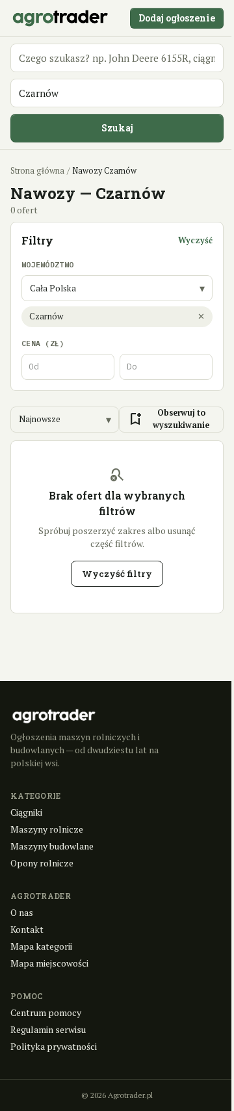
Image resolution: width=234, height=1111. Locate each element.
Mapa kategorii (41, 946)
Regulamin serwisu (48, 1029)
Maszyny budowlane (52, 846)
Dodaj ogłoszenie (176, 18)
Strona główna (37, 170)
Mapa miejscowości (49, 963)
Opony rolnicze (41, 863)
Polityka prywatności (53, 1046)
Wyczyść (195, 240)
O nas (21, 912)
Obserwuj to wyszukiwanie (168, 419)
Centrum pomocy (45, 1012)
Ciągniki (26, 812)
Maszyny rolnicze (46, 829)
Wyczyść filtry (117, 574)
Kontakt (27, 929)
